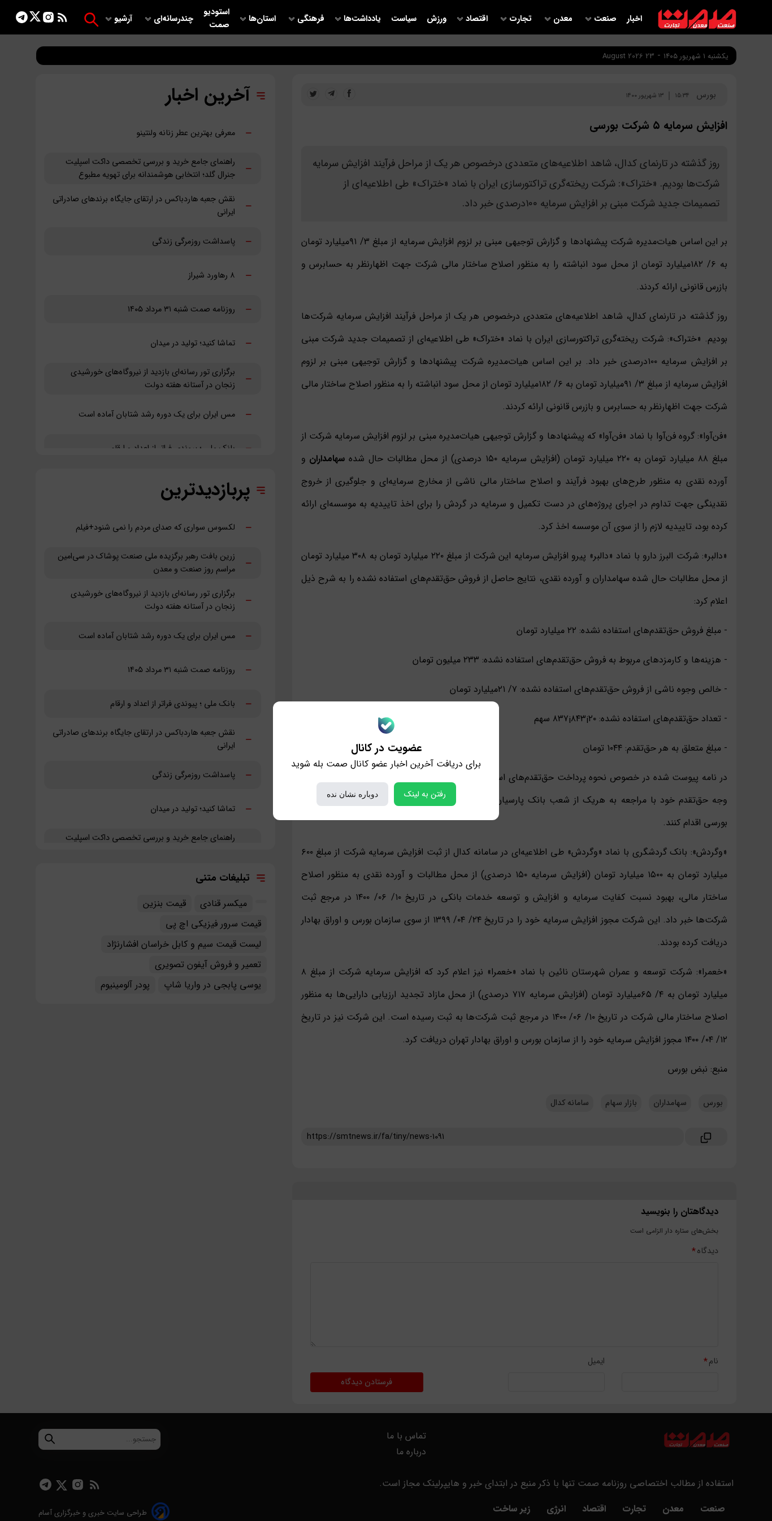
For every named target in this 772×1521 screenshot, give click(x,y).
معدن (564, 18)
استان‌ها (263, 18)
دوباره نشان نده (352, 794)
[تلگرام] (22, 19)
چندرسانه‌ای (175, 18)
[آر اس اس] (62, 19)
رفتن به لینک (425, 794)
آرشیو (124, 18)
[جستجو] (91, 19)
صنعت (606, 18)
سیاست (405, 18)
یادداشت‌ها (363, 18)
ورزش (436, 18)
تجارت (521, 18)
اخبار (634, 18)
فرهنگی (310, 18)
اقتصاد (478, 18)
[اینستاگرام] (48, 19)
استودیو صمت (216, 19)
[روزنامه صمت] (697, 19)
